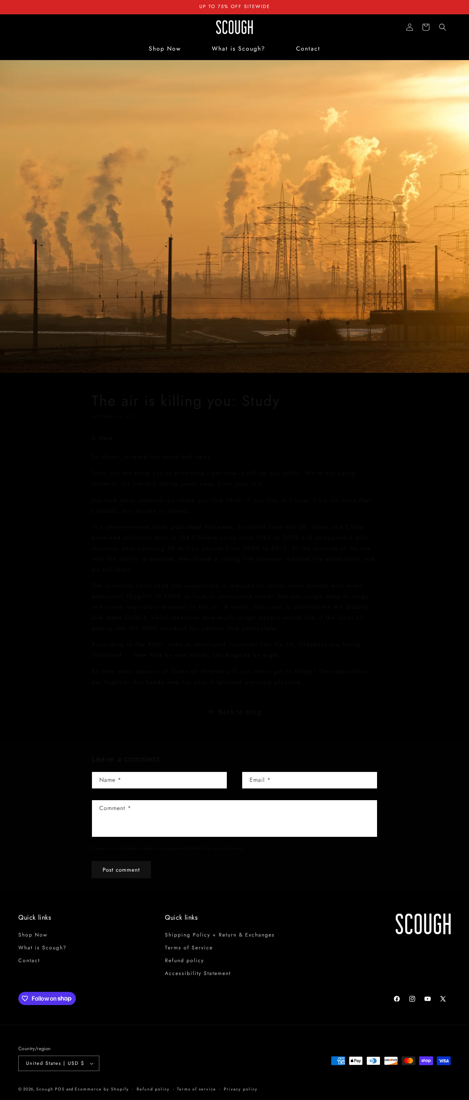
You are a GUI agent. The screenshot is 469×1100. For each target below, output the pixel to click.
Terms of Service (189, 947)
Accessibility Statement (198, 973)
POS (60, 1089)
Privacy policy (241, 1089)
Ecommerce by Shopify (102, 1089)
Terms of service (196, 1089)
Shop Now (33, 934)
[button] (443, 27)
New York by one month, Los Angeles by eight (206, 655)
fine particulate (252, 628)
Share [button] (105, 438)
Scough (44, 1089)
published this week (202, 527)
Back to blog (240, 712)
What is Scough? (42, 947)
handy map (163, 682)
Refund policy (184, 960)
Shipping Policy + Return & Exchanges (220, 934)
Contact (29, 960)
